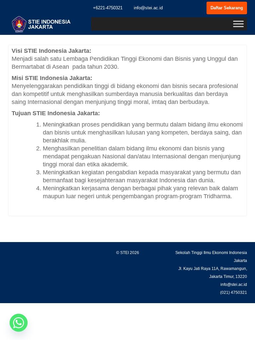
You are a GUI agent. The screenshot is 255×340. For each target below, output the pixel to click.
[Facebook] (176, 8)
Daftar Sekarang (227, 7)
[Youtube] (200, 8)
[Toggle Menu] (238, 24)
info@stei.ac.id (147, 7)
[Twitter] (188, 8)
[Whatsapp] (19, 323)
